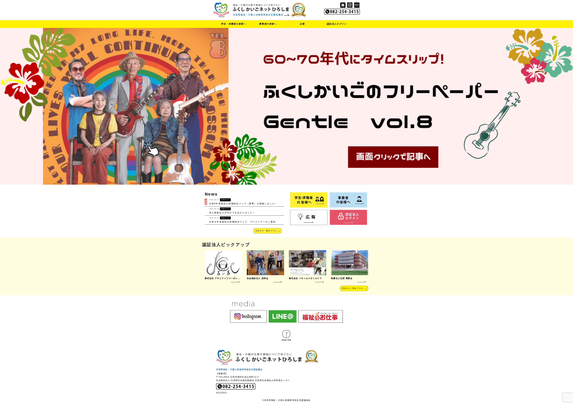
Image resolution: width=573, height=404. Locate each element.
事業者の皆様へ (267, 24)
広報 (302, 24)
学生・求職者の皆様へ (233, 24)
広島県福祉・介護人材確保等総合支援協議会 (239, 369)
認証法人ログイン (336, 24)
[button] (286, 106)
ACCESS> (221, 392)
